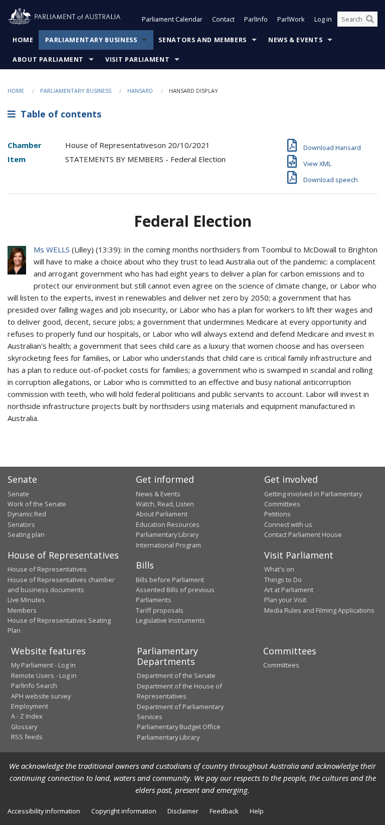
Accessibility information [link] (44, 810)
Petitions (277, 513)
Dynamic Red (27, 513)
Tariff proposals (159, 610)
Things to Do (283, 579)
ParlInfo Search (34, 685)
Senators (21, 524)
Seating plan (26, 534)
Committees (281, 664)
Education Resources (168, 524)
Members (22, 610)
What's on (279, 569)
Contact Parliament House (303, 534)
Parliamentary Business (91, 40)
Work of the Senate (37, 503)
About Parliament (48, 59)
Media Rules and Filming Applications (319, 610)
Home (23, 40)
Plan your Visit (285, 599)
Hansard (140, 90)
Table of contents (58, 114)
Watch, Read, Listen (165, 503)
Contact (223, 19)
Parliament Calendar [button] (172, 19)
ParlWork (291, 19)
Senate (18, 493)
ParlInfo (256, 19)
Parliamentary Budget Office (179, 726)
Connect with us (288, 524)
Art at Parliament (288, 589)
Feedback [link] (224, 810)
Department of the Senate (176, 675)
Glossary (24, 726)
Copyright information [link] (123, 810)
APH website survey (41, 696)
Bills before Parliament (170, 579)
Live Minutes (26, 599)
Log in (323, 19)
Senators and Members (202, 40)
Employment (29, 706)
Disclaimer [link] (183, 810)
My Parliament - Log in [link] (43, 664)
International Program (168, 544)
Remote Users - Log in (44, 675)
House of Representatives (47, 569)
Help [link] (257, 810)
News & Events (295, 40)
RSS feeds (27, 736)
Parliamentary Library (167, 534)
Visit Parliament (137, 59)
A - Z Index (27, 716)
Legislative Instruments (170, 620)
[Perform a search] (369, 19)
